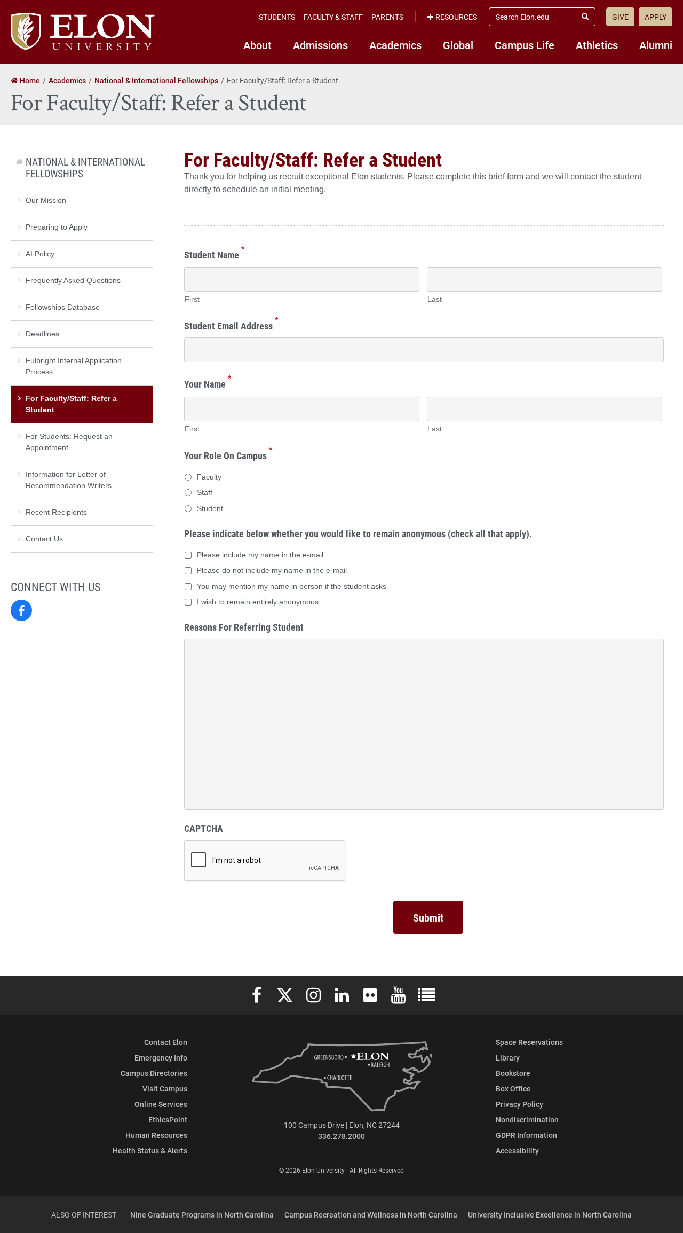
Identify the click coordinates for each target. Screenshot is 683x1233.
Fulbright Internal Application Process (74, 366)
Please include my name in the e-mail (260, 555)
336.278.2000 (341, 1136)
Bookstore (513, 1073)
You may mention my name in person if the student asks (291, 586)
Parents (387, 17)
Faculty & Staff (333, 17)
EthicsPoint (167, 1119)
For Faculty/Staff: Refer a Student (71, 404)
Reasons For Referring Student (244, 627)
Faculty (209, 477)
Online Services (160, 1104)
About (257, 45)
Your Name (207, 382)
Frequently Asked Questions (73, 280)
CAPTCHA (203, 828)
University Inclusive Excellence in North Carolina (550, 1215)
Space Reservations (529, 1042)
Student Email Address (231, 324)
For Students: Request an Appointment (69, 442)
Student (210, 508)
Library (508, 1058)
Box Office (513, 1088)
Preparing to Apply (57, 227)
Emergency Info (160, 1058)
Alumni (655, 45)
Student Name (214, 253)
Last (434, 299)
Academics (395, 45)
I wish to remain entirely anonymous (258, 602)
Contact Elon (165, 1042)
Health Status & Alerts (150, 1150)
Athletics (597, 45)
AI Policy (40, 253)
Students (277, 17)
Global (458, 45)
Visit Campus (164, 1088)
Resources (456, 17)
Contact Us (44, 539)
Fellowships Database (63, 307)
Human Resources (156, 1135)
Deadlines (42, 333)
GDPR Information (526, 1135)
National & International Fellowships (85, 167)
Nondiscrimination (527, 1119)
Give (620, 17)
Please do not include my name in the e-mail (272, 570)
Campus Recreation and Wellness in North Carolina (370, 1215)
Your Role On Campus (228, 454)
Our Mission (46, 200)
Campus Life (524, 45)
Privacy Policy (519, 1104)
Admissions (320, 45)
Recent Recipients (56, 512)
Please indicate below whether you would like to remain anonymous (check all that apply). (358, 534)
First (192, 299)
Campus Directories (154, 1073)
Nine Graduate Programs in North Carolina (202, 1215)
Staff (204, 492)
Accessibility (517, 1150)
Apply (655, 17)
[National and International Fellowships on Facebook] (21, 610)
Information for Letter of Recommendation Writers (69, 480)
